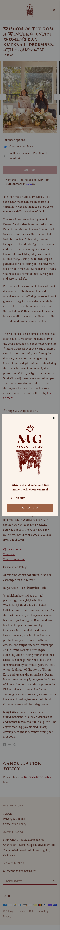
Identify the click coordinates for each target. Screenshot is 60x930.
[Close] (54, 418)
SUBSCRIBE (30, 508)
